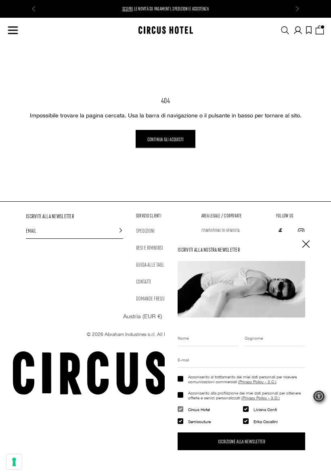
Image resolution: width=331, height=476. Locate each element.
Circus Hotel (199, 409)
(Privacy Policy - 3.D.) (260, 397)
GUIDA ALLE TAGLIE (152, 264)
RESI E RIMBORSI (149, 247)
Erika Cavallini (265, 421)
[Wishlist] (309, 30)
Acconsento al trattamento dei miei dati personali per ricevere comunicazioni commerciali (242, 379)
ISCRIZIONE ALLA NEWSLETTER (241, 441)
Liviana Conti (265, 409)
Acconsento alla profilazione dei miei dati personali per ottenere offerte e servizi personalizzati (244, 395)
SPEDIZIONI (145, 230)
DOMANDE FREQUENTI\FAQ (158, 298)
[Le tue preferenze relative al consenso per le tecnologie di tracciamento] (14, 462)
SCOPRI (127, 8)
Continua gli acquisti (165, 139)
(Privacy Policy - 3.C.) (257, 381)
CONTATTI (143, 281)
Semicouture (199, 421)
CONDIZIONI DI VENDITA (220, 230)
